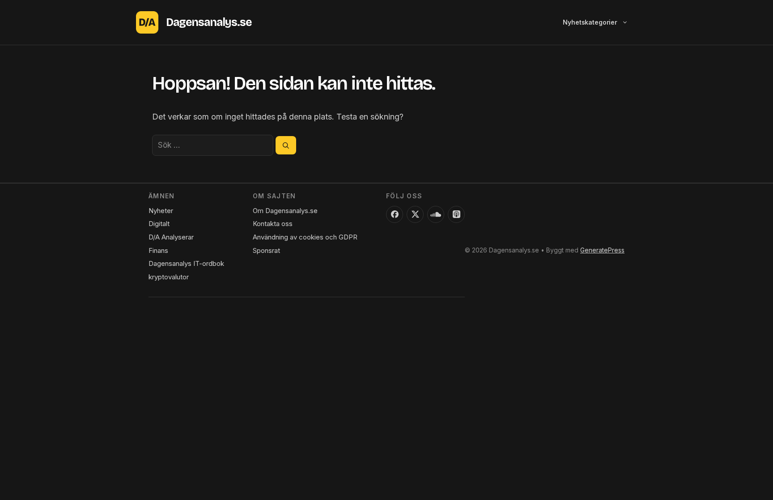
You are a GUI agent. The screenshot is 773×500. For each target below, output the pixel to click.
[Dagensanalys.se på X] (415, 214)
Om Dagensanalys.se (285, 210)
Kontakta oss (273, 223)
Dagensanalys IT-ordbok (186, 263)
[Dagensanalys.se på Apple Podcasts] (456, 214)
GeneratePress (602, 250)
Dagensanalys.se (208, 22)
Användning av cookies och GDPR (305, 237)
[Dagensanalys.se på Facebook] (394, 214)
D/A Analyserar (171, 237)
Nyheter (161, 210)
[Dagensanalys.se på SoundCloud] (435, 214)
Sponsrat (266, 250)
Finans (158, 250)
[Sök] (286, 145)
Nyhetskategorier (590, 22)
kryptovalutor (169, 277)
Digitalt (159, 223)
